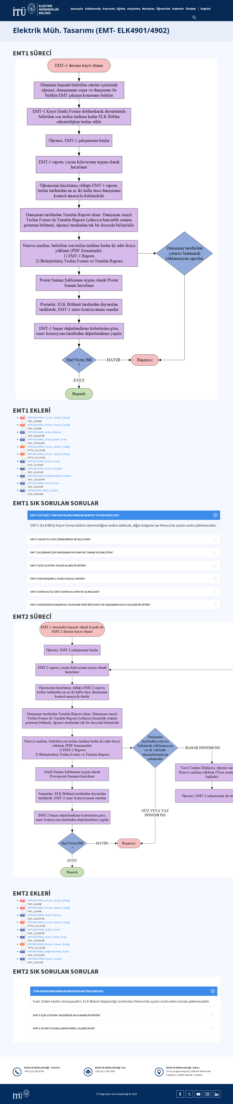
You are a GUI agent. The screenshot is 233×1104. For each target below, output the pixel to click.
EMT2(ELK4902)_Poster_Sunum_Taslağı (49, 907)
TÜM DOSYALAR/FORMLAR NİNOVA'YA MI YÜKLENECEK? (68, 991)
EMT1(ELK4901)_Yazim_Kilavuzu (45, 432)
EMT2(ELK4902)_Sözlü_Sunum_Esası (47, 936)
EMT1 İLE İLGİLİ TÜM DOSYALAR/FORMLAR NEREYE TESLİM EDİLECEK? (74, 515)
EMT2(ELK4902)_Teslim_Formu (44, 929)
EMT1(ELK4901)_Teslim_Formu (44, 461)
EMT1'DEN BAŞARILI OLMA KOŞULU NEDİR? (57, 578)
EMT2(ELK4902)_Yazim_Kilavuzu (45, 915)
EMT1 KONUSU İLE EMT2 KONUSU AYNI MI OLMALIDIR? (65, 591)
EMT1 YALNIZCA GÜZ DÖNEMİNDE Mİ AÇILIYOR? (60, 539)
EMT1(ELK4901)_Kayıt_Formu (43, 483)
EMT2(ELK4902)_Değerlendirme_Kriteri (48, 951)
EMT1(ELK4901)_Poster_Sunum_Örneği (49, 417)
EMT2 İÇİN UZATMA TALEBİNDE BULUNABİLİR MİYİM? (66, 1015)
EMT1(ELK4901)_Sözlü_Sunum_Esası (47, 439)
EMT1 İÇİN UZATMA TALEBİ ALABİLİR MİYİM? (58, 565)
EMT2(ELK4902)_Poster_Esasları (45, 958)
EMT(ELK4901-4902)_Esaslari (43, 490)
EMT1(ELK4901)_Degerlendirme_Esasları (49, 475)
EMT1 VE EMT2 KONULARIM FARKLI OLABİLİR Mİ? (64, 1028)
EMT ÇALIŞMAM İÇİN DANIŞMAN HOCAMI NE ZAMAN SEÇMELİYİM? (71, 552)
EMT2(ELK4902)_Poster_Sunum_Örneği (49, 900)
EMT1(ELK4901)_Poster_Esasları (45, 468)
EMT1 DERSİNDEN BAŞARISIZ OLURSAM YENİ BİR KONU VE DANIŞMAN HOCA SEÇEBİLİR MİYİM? (90, 604)
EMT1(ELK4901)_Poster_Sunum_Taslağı (49, 424)
